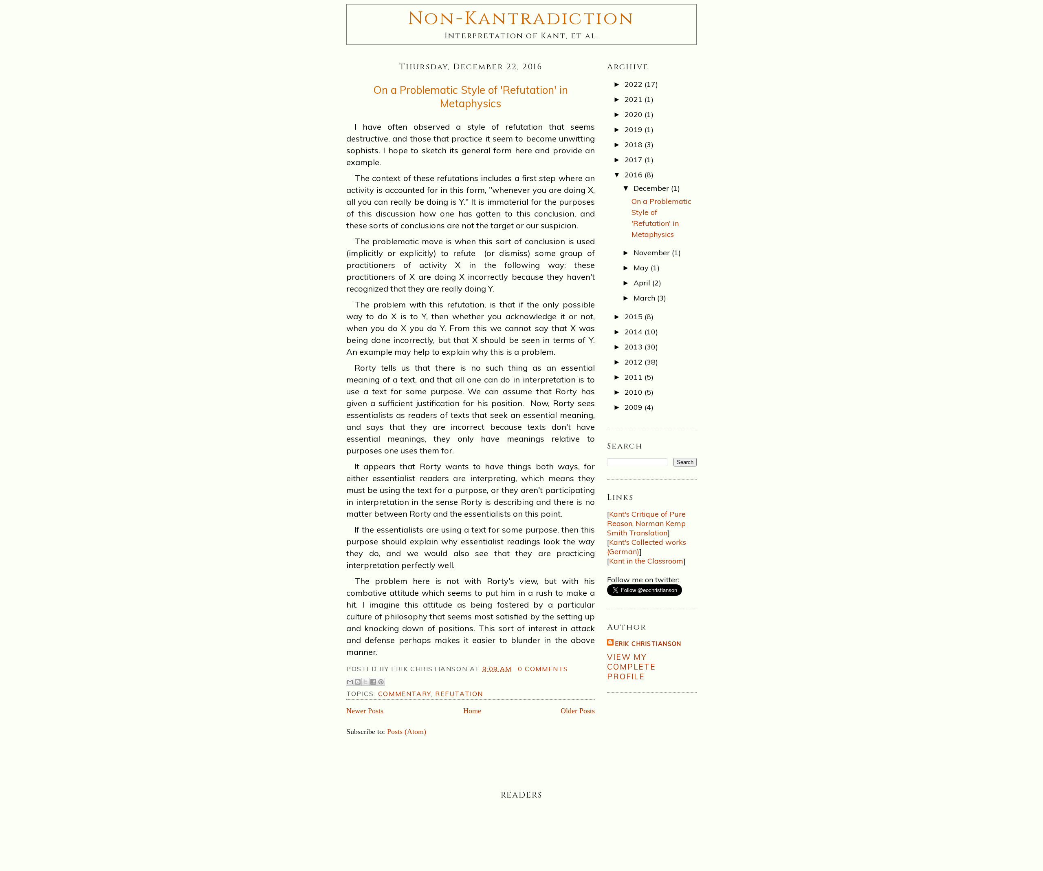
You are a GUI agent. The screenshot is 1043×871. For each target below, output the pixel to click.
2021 (635, 99)
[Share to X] (365, 682)
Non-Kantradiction (521, 19)
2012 (635, 362)
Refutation (459, 694)
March (645, 298)
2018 (635, 144)
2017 (635, 159)
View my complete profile (631, 666)
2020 (635, 114)
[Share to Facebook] (373, 682)
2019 (635, 129)
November (653, 252)
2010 (635, 392)
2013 (635, 346)
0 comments (543, 669)
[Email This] (350, 682)
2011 (635, 377)
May (642, 267)
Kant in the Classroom (646, 561)
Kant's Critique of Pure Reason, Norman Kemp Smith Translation (646, 523)
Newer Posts (364, 711)
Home (472, 711)
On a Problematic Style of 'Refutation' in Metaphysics (470, 96)
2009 (635, 407)
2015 (635, 316)
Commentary (404, 694)
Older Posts (578, 711)
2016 (635, 174)
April (643, 282)
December (652, 188)
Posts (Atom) (406, 731)
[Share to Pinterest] (381, 682)
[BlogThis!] (358, 682)
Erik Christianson (648, 644)
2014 (635, 331)
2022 (635, 84)
